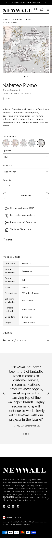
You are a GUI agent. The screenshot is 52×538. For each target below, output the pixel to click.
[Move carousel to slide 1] (23, 434)
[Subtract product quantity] (5, 186)
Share (9, 240)
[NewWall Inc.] (17, 10)
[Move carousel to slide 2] (26, 434)
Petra (28, 19)
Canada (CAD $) (12, 517)
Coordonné (17, 19)
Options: (7, 150)
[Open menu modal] (48, 9)
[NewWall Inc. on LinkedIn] (13, 507)
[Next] (45, 2)
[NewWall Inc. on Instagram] (9, 507)
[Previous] (7, 2)
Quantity (7, 180)
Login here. (26, 229)
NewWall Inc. (23, 522)
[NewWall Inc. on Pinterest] (18, 507)
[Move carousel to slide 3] (28, 434)
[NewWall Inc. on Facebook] (4, 507)
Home (5, 19)
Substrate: (8, 165)
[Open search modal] (38, 9)
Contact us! (31, 222)
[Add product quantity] (14, 186)
